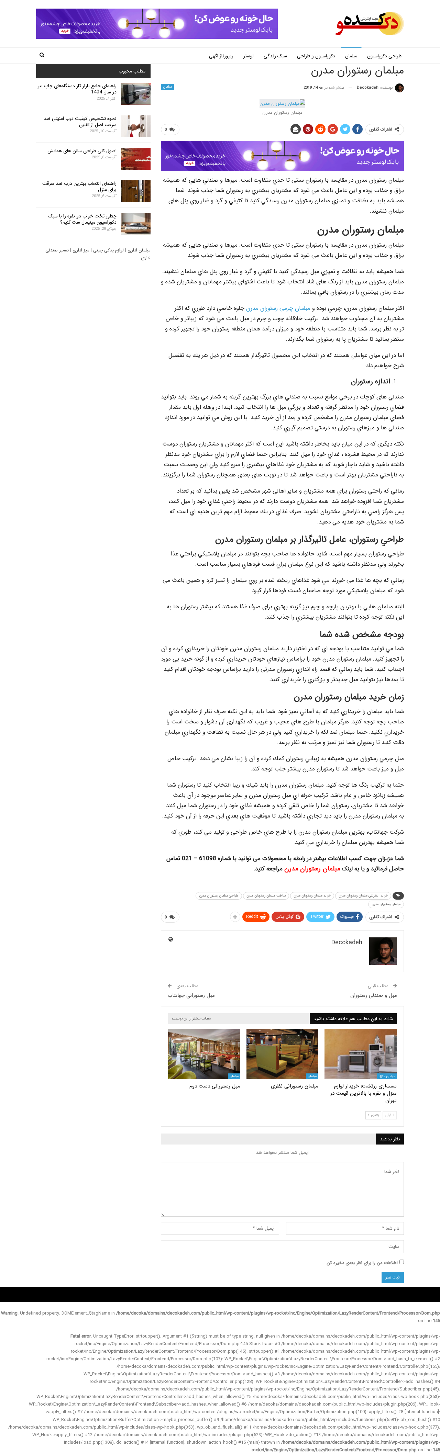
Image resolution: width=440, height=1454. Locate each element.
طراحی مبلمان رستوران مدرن (219, 895)
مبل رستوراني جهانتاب (191, 995)
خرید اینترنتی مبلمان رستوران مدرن (363, 895)
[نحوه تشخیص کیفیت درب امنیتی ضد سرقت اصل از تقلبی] (136, 126)
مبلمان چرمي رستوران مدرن (278, 308)
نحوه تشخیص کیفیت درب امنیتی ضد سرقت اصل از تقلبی (80, 121)
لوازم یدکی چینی (108, 250)
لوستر (248, 56)
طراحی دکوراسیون (384, 56)
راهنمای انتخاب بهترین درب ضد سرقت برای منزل (79, 186)
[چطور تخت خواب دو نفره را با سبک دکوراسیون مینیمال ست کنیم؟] (136, 224)
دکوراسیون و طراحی (316, 56)
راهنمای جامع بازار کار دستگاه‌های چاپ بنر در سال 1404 (77, 89)
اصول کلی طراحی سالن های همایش (82, 151)
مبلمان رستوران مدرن (386, 904)
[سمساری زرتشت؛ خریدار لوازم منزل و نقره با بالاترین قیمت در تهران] (360, 1054)
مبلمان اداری (139, 250)
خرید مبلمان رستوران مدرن (312, 895)
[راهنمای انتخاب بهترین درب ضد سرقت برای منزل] (136, 191)
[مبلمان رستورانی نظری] (282, 1054)
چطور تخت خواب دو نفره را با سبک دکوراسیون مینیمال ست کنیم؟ (82, 219)
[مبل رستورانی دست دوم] (204, 1054)
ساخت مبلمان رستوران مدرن (266, 895)
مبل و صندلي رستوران (373, 995)
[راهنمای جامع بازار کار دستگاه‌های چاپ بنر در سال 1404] (136, 94)
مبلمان (351, 56)
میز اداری (81, 250)
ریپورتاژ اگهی (221, 56)
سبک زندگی (275, 56)
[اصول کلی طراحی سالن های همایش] (136, 159)
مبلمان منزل (387, 1076)
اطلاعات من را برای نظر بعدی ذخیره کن (362, 1262)
